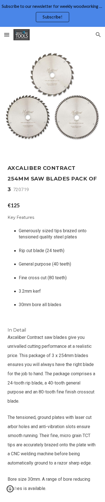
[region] (52, 13)
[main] (52, 177)
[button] (6, 34)
